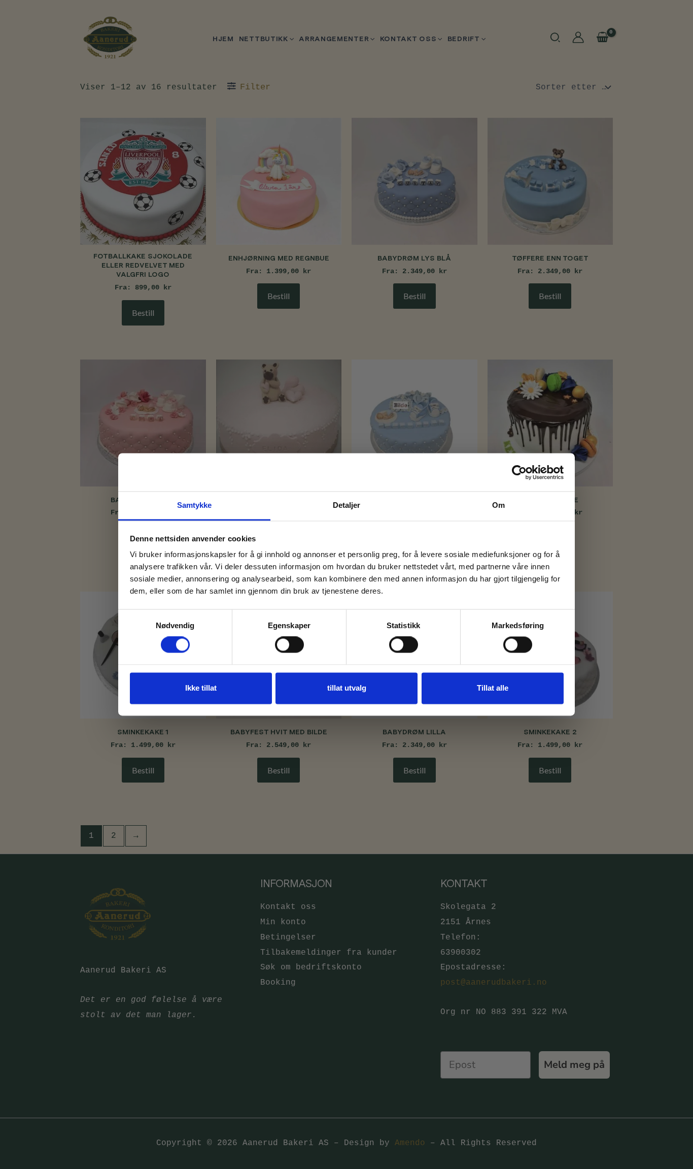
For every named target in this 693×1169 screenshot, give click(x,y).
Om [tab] (498, 505)
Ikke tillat (201, 688)
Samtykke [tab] (194, 505)
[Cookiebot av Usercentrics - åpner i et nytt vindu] (519, 472)
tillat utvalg (346, 688)
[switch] (289, 645)
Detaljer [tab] (347, 505)
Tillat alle (492, 688)
